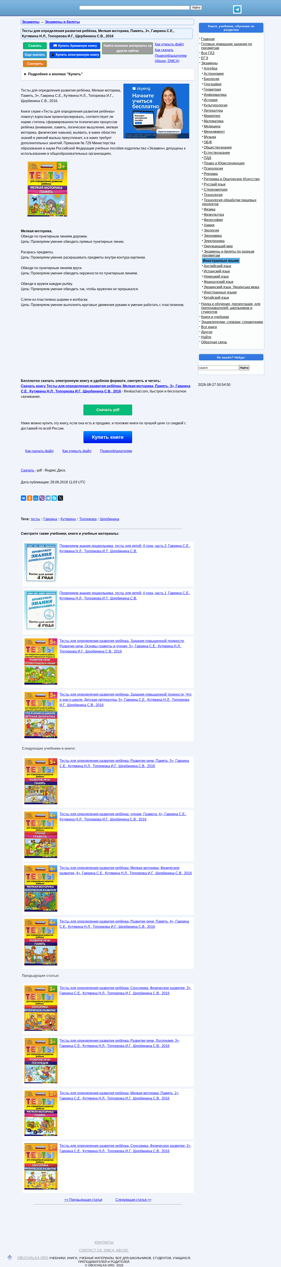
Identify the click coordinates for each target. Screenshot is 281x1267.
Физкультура (214, 214)
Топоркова (88, 519)
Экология (211, 230)
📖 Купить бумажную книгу (75, 45)
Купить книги (108, 437)
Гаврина (50, 519)
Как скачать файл (39, 451)
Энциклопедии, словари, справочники (232, 322)
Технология (213, 195)
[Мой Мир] (35, 498)
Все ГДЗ (207, 53)
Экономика (213, 236)
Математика (213, 121)
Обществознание (218, 147)
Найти (206, 337)
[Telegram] (48, 498)
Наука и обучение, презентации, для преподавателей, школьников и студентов (230, 308)
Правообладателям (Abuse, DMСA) (171, 58)
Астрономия (214, 74)
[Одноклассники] (29, 498)
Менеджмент (214, 131)
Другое (207, 332)
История (211, 100)
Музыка (210, 137)
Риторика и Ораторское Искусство (232, 179)
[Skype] (54, 498)
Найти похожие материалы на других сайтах (128, 48)
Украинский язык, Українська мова (231, 287)
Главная (208, 39)
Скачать (34, 45)
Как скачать (164, 50)
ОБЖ (208, 142)
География (213, 84)
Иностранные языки (220, 292)
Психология (213, 168)
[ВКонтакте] (23, 498)
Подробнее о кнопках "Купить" (55, 74)
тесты (35, 519)
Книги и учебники (215, 317)
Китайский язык (216, 297)
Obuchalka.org (32, 1258)
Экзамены (209, 63)
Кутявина (68, 519)
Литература (213, 110)
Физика (209, 209)
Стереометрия (215, 189)
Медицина (212, 126)
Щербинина (109, 519)
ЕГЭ (204, 58)
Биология (211, 79)
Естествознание (217, 153)
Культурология (215, 105)
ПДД (207, 158)
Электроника (214, 241)
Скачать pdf (107, 410)
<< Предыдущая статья (83, 1200)
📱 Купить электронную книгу (75, 54)
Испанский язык (217, 271)
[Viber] (42, 498)
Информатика (215, 95)
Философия (213, 220)
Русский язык (214, 184)
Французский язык (218, 282)
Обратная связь (214, 342)
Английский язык (217, 266)
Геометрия (212, 89)
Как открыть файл (169, 44)
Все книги (209, 327)
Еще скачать (35, 54)
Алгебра (210, 68)
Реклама (211, 174)
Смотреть (35, 63)
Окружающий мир (218, 246)
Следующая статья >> (133, 1200)
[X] (60, 498)
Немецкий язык (216, 276)
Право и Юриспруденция (224, 163)
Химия (209, 225)
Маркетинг (212, 116)
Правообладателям (116, 451)
